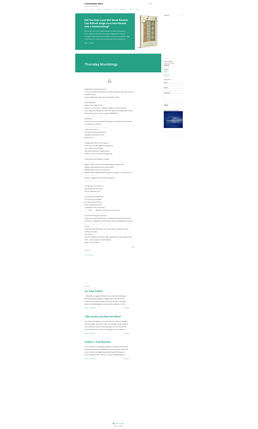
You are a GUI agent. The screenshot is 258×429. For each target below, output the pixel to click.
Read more (126, 308)
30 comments (92, 358)
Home (85, 9)
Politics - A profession (98, 341)
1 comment (91, 43)
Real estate (107, 9)
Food (92, 9)
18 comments (92, 308)
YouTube (166, 72)
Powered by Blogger (119, 423)
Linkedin (166, 70)
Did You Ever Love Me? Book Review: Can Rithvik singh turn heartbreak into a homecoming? (106, 23)
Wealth (99, 9)
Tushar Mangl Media (93, 4)
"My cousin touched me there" (103, 316)
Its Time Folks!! (94, 291)
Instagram (166, 74)
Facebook (166, 76)
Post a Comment (89, 255)
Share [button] (85, 43)
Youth (137, 9)
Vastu (130, 9)
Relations (123, 9)
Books (115, 9)
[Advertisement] (107, 268)
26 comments (92, 333)
